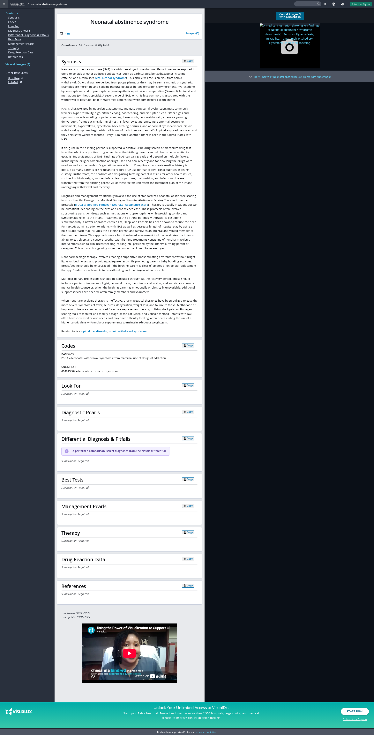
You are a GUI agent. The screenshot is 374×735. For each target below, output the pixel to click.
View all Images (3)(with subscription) (290, 15)
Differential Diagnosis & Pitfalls (28, 35)
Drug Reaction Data (21, 52)
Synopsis (14, 17)
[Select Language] (334, 4)
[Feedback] (343, 4)
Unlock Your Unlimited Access (191, 707)
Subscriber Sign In (361, 4)
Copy (190, 60)
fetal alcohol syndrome (110, 78)
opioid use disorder (94, 331)
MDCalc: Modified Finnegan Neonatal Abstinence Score (111, 204)
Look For (13, 26)
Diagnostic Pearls (19, 30)
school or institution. (206, 732)
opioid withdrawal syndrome (128, 331)
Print (66, 33)
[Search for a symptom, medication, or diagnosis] (307, 3)
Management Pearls (21, 44)
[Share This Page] (325, 4)
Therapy (13, 48)
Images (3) (192, 33)
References (15, 57)
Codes (12, 22)
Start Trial (355, 711)
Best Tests (14, 39)
